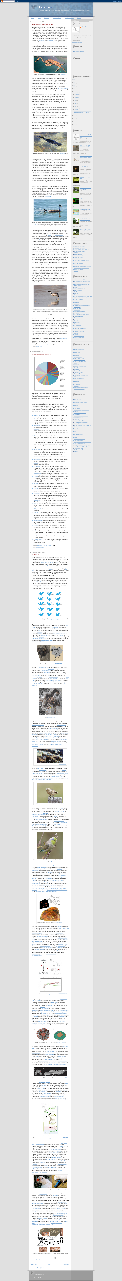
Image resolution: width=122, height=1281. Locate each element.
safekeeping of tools (59, 811)
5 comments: (50, 344)
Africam (75, 397)
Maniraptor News (57, 18)
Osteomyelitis (59, 933)
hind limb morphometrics (59, 633)
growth (44, 1210)
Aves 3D (76, 287)
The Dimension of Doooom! (79, 439)
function (40, 817)
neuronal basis (35, 1211)
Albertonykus (84, 26)
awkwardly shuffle (36, 239)
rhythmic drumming (36, 883)
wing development (47, 947)
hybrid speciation (62, 1202)
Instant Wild (76, 419)
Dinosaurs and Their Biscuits (80, 413)
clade (66, 1083)
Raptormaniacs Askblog (79, 51)
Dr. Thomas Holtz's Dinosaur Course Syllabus (83, 296)
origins (35, 1164)
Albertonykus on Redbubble (79, 248)
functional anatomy (62, 1164)
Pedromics (76, 376)
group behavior (35, 675)
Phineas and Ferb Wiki (78, 269)
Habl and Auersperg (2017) (62, 1189)
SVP (46, 562)
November (77, 94)
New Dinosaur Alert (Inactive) (80, 251)
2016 (74, 117)
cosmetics (60, 808)
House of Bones (77, 307)
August (76, 98)
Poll (43, 547)
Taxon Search (77, 323)
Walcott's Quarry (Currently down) (81, 387)
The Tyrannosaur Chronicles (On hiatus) (82, 445)
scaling (36, 738)
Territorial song (40, 1088)
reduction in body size (37, 933)
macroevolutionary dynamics (53, 680)
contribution (50, 1005)
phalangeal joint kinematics (38, 638)
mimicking (49, 872)
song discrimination (60, 946)
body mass (56, 1206)
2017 (74, 115)
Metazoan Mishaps (78, 423)
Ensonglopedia (77, 414)
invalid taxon (54, 1002)
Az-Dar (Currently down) (79, 349)
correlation (41, 637)
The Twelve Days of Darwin (79, 443)
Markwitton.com (77, 310)
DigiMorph (76, 293)
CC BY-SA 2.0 (62, 153)
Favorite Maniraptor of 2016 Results (41, 354)
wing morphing (48, 1059)
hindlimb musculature (56, 1157)
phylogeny (61, 635)
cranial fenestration (53, 677)
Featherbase (76, 303)
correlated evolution (39, 949)
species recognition (59, 1057)
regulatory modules (44, 1156)
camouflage (37, 950)
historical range (48, 878)
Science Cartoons (77, 379)
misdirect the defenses (38, 1049)
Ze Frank (76, 451)
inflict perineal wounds (42, 936)
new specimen (35, 870)
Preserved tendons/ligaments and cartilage (52, 730)
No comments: (50, 1257)
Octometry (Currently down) (79, 370)
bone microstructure (45, 946)
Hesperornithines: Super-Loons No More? (43, 24)
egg (38, 677)
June (76, 101)
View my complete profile (77, 42)
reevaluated (59, 869)
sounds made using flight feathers (58, 1160)
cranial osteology (45, 635)
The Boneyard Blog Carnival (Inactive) (81, 268)
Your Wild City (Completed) (79, 389)
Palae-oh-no (76, 426)
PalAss (57, 562)
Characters (46, 18)
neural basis (40, 768)
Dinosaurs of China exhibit (48, 565)
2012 (74, 123)
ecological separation (59, 1096)
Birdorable (76, 405)
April (76, 104)
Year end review (39, 1259)
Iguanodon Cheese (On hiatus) (80, 366)
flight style (58, 950)
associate (58, 1148)
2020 (74, 88)
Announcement (39, 547)
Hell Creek (76, 264)
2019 (74, 89)
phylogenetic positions (44, 1082)
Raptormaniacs (46, 7)
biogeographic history (63, 944)
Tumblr (50, 569)
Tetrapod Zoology (77, 325)
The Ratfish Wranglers (78, 440)
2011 (74, 124)
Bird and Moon (77, 352)
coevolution (39, 632)
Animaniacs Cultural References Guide (82, 281)
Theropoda (76, 333)
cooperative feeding (43, 1061)
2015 (74, 118)
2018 (74, 91)
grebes (49, 235)
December (77, 92)
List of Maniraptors (69, 18)
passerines (42, 1007)
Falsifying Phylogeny (78, 300)
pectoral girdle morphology (42, 739)
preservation (58, 1091)
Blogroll (79, 18)
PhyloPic (76, 319)
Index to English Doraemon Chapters (81, 260)
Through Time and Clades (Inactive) (81, 249)
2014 (74, 119)
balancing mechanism (41, 819)
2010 (74, 126)
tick (66, 1203)
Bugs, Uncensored (78, 356)
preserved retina (43, 1194)
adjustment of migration (51, 734)
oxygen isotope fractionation (38, 814)
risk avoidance (61, 873)
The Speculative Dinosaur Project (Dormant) (83, 442)
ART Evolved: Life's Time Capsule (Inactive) (83, 266)
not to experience (36, 1053)
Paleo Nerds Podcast (78, 429)
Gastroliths (58, 1151)
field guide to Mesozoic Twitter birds (52, 619)
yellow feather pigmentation (48, 1090)
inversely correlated (61, 725)
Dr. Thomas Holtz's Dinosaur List (80, 297)
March (76, 106)
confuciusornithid (40, 1144)
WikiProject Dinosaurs (78, 263)
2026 (74, 79)
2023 (74, 83)
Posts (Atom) (40, 1268)
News (41, 346)
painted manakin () (55, 1064)
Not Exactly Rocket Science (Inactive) (81, 314)
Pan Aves (76, 317)
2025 (74, 80)
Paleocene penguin (46, 670)
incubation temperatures (57, 880)
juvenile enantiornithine (50, 865)
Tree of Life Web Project (79, 336)
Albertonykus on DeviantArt (79, 246)
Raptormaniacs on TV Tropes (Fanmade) (82, 52)
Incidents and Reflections (79, 255)
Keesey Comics (77, 367)
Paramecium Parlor (78, 373)
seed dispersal (45, 1008)
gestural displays (54, 678)
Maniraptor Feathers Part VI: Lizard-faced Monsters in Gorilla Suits (86, 136)
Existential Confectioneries (79, 360)
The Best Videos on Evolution (80, 326)
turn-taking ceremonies (62, 773)
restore (63, 88)
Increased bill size (53, 1152)
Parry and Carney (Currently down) (81, 375)
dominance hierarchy (58, 1011)
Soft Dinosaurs (77, 322)
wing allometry (64, 1095)
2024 (74, 82)
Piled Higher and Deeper (79, 378)
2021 (74, 86)
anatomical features (46, 1198)
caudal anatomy (43, 1057)
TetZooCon (50, 562)
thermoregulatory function (38, 725)
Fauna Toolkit (76, 302)
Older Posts (66, 1264)
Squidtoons (76, 382)
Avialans (37, 346)
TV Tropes (76, 271)
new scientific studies (37, 581)
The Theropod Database (79, 331)
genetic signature (41, 867)
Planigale (76, 432)
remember (44, 809)
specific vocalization (53, 728)
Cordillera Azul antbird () (43, 1224)
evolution (55, 816)
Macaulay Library (77, 308)
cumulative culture (47, 774)
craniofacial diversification (44, 733)
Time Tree (76, 334)
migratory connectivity (37, 773)
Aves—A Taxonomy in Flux (79, 288)
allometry (46, 882)
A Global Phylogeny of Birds (79, 279)
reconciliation (42, 1091)
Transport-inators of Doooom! (80, 448)
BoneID (75, 291)
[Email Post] (54, 344)
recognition (47, 1015)
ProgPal (42, 562)
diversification (35, 816)
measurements (46, 672)
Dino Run (76, 411)
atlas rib (39, 1000)
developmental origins (62, 1213)
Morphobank (76, 313)
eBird (75, 258)
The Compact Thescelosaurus (80, 328)
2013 (74, 121)
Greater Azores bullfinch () (57, 890)
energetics (45, 813)
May (76, 103)
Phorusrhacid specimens (37, 1203)
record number (55, 627)
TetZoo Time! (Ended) (78, 257)
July (75, 100)
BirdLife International (78, 290)
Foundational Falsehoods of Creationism (82, 305)
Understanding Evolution (79, 337)
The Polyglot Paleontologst (79, 329)
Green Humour (77, 364)
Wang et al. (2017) (58, 663)
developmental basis (51, 1159)
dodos (41, 1010)
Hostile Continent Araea (78, 417)
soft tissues (41, 721)
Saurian (75, 437)
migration (40, 633)
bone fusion (65, 1090)
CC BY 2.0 (36, 224)
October (76, 95)
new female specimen (44, 667)
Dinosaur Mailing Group (78, 261)
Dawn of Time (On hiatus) (79, 358)
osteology (46, 942)
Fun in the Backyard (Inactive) (80, 361)
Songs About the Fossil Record (86, 209)
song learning (38, 1160)
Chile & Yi (76, 252)
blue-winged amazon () (46, 891)
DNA (39, 630)
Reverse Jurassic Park (78, 435)
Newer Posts (33, 1264)
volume (64, 770)
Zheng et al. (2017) (51, 717)
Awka (75, 347)
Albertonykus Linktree (78, 49)
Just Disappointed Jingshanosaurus (81, 422)
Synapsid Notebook (78, 254)
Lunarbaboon (76, 369)
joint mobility (60, 947)
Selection (44, 1085)
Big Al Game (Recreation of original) (81, 403)
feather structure (52, 1167)
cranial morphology (64, 1010)
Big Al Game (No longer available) (80, 402)
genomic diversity (50, 1168)
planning (59, 926)
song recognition (47, 1093)
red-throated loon (59, 235)
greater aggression (49, 1054)
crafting (37, 1056)
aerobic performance (56, 1149)
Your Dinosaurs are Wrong (79, 449)
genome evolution (44, 1096)
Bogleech (76, 406)
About (39, 18)
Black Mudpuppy (77, 353)
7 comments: (50, 545)
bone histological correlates (52, 736)
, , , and (49, 888)
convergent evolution (37, 1167)
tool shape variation (60, 1208)
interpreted (55, 1195)
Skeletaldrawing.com (78, 320)
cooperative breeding (60, 1098)
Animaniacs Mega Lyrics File (80, 282)
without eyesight (51, 1051)
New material (51, 669)
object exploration (63, 1061)
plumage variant (63, 929)
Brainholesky (76, 355)
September (77, 97)
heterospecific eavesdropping (44, 1095)
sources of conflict (55, 741)
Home (32, 18)
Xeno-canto (76, 339)
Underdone (76, 386)
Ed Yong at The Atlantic (78, 299)
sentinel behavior (54, 673)
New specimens (42, 770)
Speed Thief (76, 381)
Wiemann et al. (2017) (61, 1042)
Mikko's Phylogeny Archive (79, 311)
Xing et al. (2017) (59, 922)
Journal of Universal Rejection (80, 420)
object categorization (49, 1010)
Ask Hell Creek (77, 400)
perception (63, 1211)
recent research (48, 196)
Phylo (75, 431)
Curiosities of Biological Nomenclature (81, 409)
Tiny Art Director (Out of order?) (80, 446)
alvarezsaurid (46, 1086)
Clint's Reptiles (77, 408)
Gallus (75, 363)
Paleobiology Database (78, 316)
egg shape (60, 877)
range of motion (62, 1016)
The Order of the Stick (78, 372)
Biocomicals (76, 350)
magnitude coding (36, 1208)
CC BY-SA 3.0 (63, 74)
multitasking (52, 1062)
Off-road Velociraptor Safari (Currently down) (83, 425)
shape (40, 677)
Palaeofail (76, 428)
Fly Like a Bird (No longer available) (81, 416)
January (76, 109)
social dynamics (51, 738)
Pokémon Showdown (78, 434)
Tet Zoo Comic (77, 384)
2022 (74, 85)
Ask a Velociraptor (77, 399)
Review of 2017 (36, 554)
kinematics (44, 1013)
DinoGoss (76, 294)
